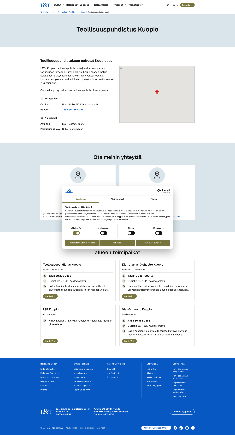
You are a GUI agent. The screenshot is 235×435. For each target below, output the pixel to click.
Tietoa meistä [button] (101, 4)
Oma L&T (111, 369)
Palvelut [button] (57, 4)
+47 (180, 216)
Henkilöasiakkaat (48, 364)
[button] (157, 92)
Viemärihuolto (80, 377)
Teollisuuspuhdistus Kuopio (99, 12)
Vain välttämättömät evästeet (82, 243)
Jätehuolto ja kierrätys (83, 369)
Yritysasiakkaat (81, 364)
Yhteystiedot (50, 12)
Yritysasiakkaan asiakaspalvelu (179, 390)
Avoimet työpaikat (155, 385)
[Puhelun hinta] (152, 275)
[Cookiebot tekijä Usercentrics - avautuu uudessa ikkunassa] (159, 191)
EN (168, 5)
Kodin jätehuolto (47, 369)
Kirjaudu (186, 5)
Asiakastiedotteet (154, 377)
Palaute (43, 389)
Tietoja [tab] (154, 199)
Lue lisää (49, 296)
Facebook (175, 428)
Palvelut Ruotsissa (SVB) (155, 428)
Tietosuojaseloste (87, 428)
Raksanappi (112, 377)
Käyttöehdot (71, 428)
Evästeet (101, 428)
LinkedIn (181, 428)
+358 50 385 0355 (73, 109)
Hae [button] (173, 5)
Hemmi (41, 12)
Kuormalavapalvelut (82, 385)
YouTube (187, 428)
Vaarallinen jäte (80, 373)
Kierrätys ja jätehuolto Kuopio (142, 264)
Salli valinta (117, 243)
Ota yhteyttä (179, 364)
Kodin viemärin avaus (49, 373)
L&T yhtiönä (152, 364)
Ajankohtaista (152, 381)
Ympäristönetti (113, 373)
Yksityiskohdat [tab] (117, 199)
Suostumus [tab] (81, 199)
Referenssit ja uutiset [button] (77, 4)
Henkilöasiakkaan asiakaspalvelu (180, 377)
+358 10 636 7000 (139, 275)
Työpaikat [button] (118, 4)
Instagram (193, 428)
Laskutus (44, 385)
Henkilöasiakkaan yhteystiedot (180, 370)
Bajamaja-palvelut (82, 389)
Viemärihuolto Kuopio (137, 309)
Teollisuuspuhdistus (77, 12)
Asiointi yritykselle (116, 364)
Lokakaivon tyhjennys (49, 377)
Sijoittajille (151, 373)
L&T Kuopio (51, 309)
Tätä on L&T (152, 369)
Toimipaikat (62, 12)
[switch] (103, 233)
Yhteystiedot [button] (135, 4)
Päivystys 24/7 (179, 396)
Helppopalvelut (47, 381)
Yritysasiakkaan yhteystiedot (179, 384)
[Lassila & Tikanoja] (45, 5)
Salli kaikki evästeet (152, 243)
